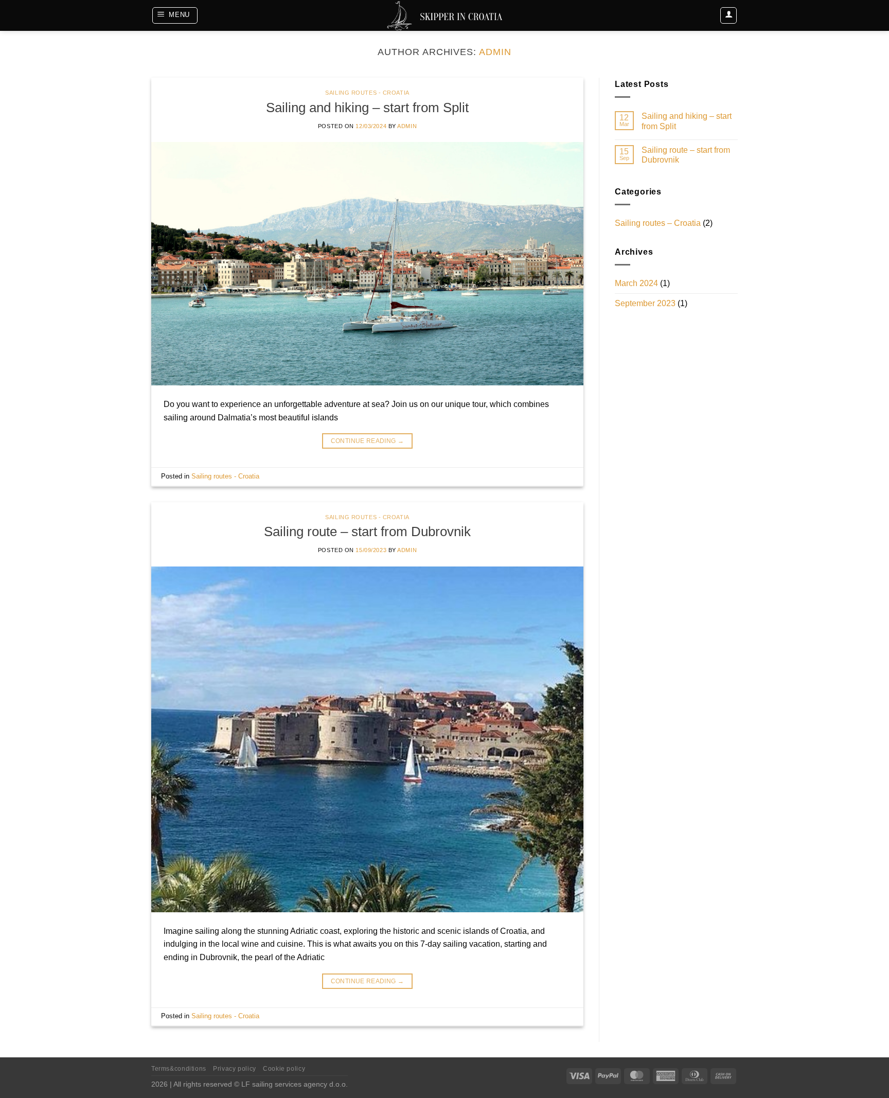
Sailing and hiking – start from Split (367, 107)
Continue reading (367, 441)
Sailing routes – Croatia (658, 223)
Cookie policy (284, 1068)
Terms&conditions (178, 1068)
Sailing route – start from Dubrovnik (367, 531)
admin (495, 51)
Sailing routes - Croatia (367, 93)
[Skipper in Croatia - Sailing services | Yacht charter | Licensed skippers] (444, 15)
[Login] (728, 15)
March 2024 (636, 283)
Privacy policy (234, 1068)
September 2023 (645, 303)
